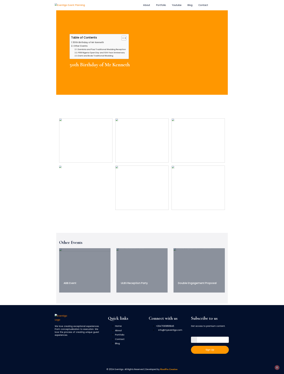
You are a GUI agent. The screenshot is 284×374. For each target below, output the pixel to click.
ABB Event (70, 283)
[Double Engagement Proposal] (199, 270)
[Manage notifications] (277, 367)
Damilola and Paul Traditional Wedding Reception (102, 49)
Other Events (80, 45)
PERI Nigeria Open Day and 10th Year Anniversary (101, 52)
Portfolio (161, 5)
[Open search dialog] (217, 5)
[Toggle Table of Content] (122, 38)
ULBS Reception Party (134, 283)
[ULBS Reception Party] (142, 270)
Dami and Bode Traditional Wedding (95, 55)
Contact (203, 5)
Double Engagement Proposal (197, 283)
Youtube (176, 5)
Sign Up (210, 349)
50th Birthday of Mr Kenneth (88, 42)
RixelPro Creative (169, 369)
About (146, 5)
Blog (189, 5)
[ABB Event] (84, 270)
